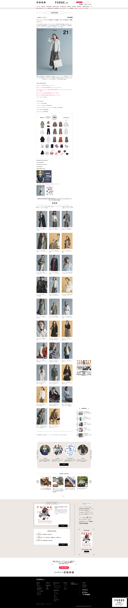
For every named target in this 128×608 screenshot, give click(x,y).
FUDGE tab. (43, 6)
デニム (90, 510)
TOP (37, 434)
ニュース (45, 8)
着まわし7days (81, 8)
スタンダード (76, 8)
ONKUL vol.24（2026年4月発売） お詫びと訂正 (45, 540)
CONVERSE (89, 519)
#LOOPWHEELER (44, 198)
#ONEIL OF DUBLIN (51, 198)
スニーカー (80, 517)
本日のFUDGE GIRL (50, 8)
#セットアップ (69, 198)
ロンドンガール (83, 519)
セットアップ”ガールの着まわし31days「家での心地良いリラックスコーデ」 (63, 207)
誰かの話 (55, 600)
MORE (63, 525)
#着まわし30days (57, 200)
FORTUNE (74, 6)
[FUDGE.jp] (61, 2)
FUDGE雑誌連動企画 (82, 521)
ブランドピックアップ (63, 8)
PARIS (47, 587)
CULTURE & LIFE (63, 6)
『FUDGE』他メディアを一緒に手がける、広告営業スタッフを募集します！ (49, 537)
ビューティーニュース (57, 585)
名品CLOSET (41, 8)
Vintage (91, 521)
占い (92, 508)
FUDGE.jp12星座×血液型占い (84, 508)
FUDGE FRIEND (56, 8)
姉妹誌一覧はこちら (86, 553)
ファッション (66, 584)
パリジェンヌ (87, 507)
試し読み (86, 551)
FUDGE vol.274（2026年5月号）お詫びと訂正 (44, 534)
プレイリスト (55, 597)
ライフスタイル (56, 592)
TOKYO (47, 586)
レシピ (65, 586)
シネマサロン (55, 598)
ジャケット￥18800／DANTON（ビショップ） (45, 85)
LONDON (47, 589)
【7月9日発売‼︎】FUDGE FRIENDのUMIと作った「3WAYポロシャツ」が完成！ (47, 183)
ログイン (88, 2)
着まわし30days (81, 510)
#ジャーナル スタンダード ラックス (60, 198)
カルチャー (55, 591)
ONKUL (87, 521)
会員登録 (79, 2)
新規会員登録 (64, 567)
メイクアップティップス (57, 587)
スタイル (91, 512)
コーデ (87, 512)
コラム (55, 595)
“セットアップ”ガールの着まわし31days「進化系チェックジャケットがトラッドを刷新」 (46, 207)
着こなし (90, 517)
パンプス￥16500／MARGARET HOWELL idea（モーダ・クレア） (48, 95)
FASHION (38, 6)
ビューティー (66, 585)
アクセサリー (86, 8)
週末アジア (55, 596)
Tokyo (86, 510)
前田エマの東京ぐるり (57, 599)
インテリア (81, 507)
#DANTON (39, 198)
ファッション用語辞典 (70, 8)
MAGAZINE (79, 6)
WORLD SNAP (49, 6)
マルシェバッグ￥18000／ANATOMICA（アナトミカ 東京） (47, 93)
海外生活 (65, 589)
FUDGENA (69, 6)
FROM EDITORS (84, 585)
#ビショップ (51, 200)
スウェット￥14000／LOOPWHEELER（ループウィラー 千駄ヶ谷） (49, 87)
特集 (37, 8)
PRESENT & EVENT (85, 6)
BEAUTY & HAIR (56, 6)
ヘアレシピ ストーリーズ (57, 586)
